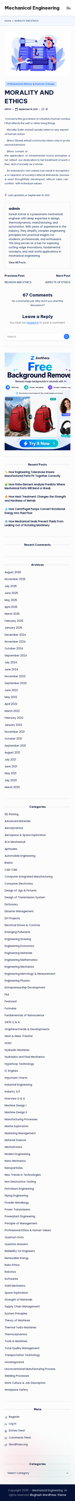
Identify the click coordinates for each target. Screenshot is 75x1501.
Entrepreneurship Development (25, 987)
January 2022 (13, 725)
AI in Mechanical (15, 842)
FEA (7, 994)
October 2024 (14, 648)
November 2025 (15, 579)
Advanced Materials (18, 821)
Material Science (15, 1140)
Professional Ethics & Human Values (31, 84)
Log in (12, 1424)
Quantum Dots (14, 1237)
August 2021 (12, 752)
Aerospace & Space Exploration (25, 835)
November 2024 (15, 642)
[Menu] (68, 8)
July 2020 (11, 780)
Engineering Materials (18, 953)
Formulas (10, 1008)
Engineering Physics (17, 981)
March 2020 (12, 787)
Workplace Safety (16, 1390)
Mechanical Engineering (32, 8)
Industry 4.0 (12, 1091)
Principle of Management (21, 1223)
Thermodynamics (16, 1334)
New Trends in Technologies (23, 1175)
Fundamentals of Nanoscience (24, 1015)
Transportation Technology (22, 1355)
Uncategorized (14, 1362)
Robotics (10, 1272)
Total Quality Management (22, 1348)
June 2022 (11, 690)
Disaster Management (19, 911)
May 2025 (11, 600)
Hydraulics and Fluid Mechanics (25, 1057)
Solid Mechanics (15, 1286)
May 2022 (11, 697)
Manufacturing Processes (21, 1119)
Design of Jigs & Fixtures (21, 890)
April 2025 (11, 607)
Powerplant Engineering (20, 1216)
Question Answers (16, 1244)
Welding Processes (17, 1376)
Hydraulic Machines (17, 1050)
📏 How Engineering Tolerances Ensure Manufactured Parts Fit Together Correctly (32, 474)
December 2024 (15, 635)
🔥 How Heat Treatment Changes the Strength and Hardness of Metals (35, 498)
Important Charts (16, 1078)
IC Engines (11, 1071)
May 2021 (10, 773)
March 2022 (12, 711)
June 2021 (11, 766)
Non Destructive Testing (20, 1182)
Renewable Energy (17, 1258)
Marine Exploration (16, 1126)
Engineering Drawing (18, 939)
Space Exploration (16, 1293)
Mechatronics (13, 1147)
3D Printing (11, 814)
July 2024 (11, 662)
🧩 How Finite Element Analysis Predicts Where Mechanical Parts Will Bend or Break (35, 486)
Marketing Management (20, 1133)
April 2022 (11, 704)
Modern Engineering (17, 1154)
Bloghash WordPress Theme (48, 1495)
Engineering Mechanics (19, 967)
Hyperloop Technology (19, 1064)
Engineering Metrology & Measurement (30, 974)
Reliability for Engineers (20, 1251)
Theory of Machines (17, 1320)
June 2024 (11, 669)
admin (14, 208)
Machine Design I (15, 1105)
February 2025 (14, 621)
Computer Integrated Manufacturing (28, 876)
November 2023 (15, 676)
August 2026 (13, 572)
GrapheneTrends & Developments (27, 1029)
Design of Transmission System (25, 897)
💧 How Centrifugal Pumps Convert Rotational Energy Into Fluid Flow (35, 511)
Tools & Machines (16, 1341)
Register (14, 1417)
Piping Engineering (16, 1195)
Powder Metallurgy (17, 1202)
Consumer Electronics (19, 884)
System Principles (16, 1313)
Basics (9, 863)
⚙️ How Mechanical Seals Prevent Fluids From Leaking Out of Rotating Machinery (34, 523)
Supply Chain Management (22, 1306)
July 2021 (10, 759)
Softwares (11, 1279)
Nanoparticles (14, 1168)
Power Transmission (17, 1209)
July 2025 (11, 586)
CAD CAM (11, 870)
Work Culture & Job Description (25, 1383)
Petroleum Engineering (19, 1189)
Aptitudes (11, 849)
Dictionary (11, 904)
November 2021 (15, 732)
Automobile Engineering (20, 856)
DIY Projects (12, 918)
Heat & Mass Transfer (19, 1036)
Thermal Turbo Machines (20, 1327)
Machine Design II (16, 1112)
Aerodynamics (14, 828)
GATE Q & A (12, 1022)
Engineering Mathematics (21, 960)
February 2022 (14, 718)
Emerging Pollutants (17, 932)
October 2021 (13, 738)
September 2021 (15, 746)
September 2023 (16, 683)
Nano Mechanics (15, 1161)
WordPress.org (18, 1444)
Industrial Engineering (18, 1085)
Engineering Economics (19, 946)
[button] (17, 262)
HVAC (8, 1043)
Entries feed (17, 1430)
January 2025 (13, 628)
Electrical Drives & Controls (22, 925)
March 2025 (12, 614)
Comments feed (20, 1437)
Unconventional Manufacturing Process (30, 1369)
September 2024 (16, 655)
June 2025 (11, 593)
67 (47, 109)
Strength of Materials (18, 1299)
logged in (33, 323)
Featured (11, 1001)
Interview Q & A (15, 1098)
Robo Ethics (12, 1265)
